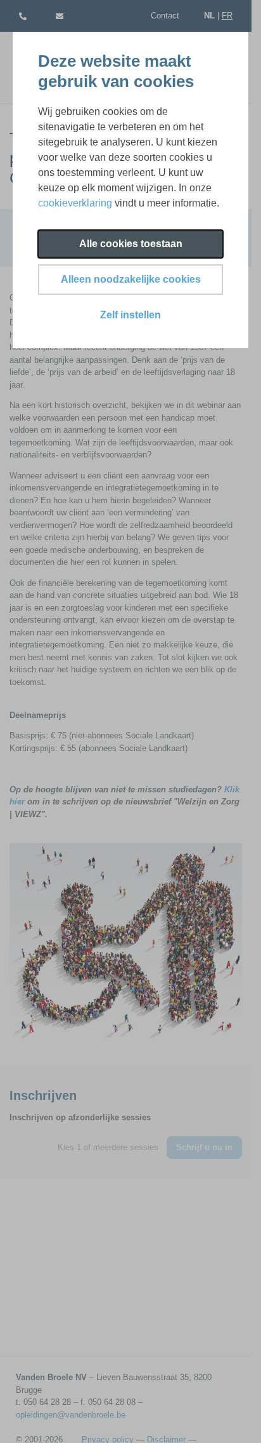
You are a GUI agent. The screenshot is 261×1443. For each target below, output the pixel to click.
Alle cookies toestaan (130, 243)
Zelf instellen (130, 314)
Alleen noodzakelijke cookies (131, 279)
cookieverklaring (75, 203)
